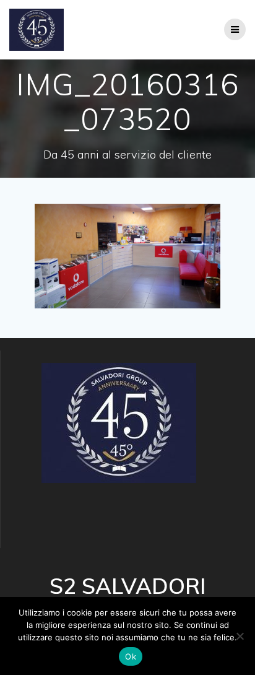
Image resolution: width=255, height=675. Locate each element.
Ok (130, 656)
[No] (239, 636)
